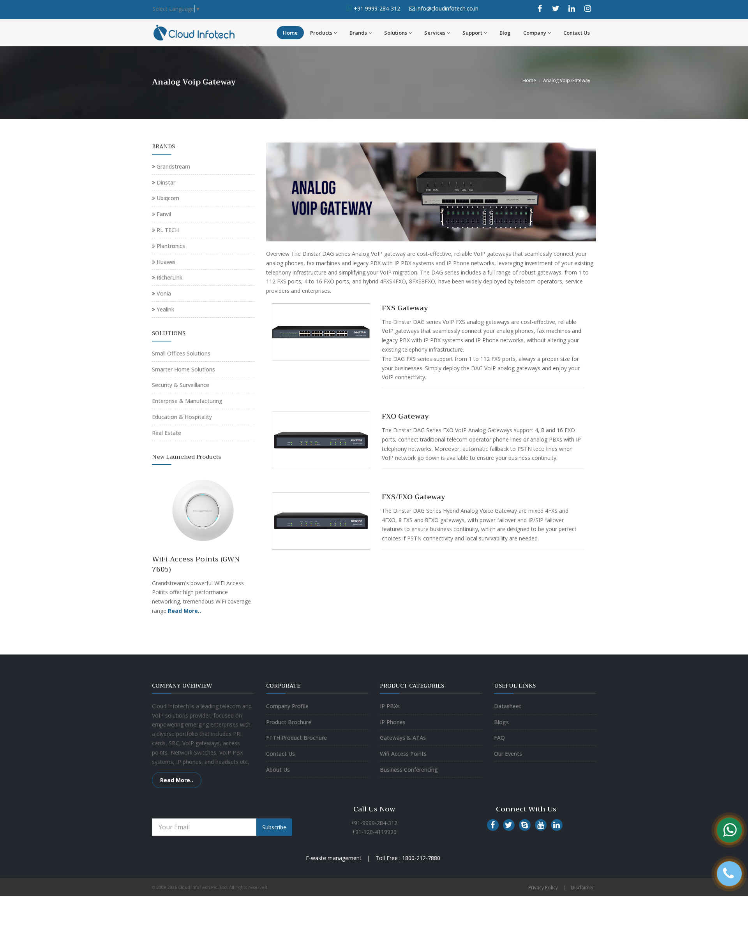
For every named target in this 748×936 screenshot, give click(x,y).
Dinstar (166, 182)
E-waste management (334, 858)
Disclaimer (582, 887)
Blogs (501, 722)
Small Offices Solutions (181, 353)
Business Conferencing (409, 769)
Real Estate (166, 432)
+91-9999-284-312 (374, 823)
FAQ (499, 737)
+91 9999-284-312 (376, 8)
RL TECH (168, 230)
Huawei (166, 262)
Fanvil (164, 214)
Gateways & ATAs (403, 737)
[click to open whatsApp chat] (349, 8)
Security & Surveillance (180, 385)
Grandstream (173, 166)
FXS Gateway (405, 308)
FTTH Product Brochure (296, 737)
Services (434, 32)
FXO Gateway (405, 416)
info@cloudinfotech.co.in (447, 8)
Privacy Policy (543, 887)
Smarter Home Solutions (183, 369)
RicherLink (169, 277)
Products (321, 32)
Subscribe (274, 827)
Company (534, 32)
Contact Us (576, 32)
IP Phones (393, 722)
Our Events (508, 753)
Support (472, 32)
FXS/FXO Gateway (413, 497)
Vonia (164, 293)
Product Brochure (288, 722)
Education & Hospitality (182, 416)
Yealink (165, 309)
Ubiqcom (168, 198)
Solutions (395, 32)
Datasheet (507, 706)
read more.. (220, 569)
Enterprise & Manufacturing (187, 401)
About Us (278, 769)
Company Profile (287, 706)
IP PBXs (390, 706)
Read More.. (176, 780)
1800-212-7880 (421, 858)
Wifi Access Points (403, 753)
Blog (505, 32)
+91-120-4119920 (374, 832)
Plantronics (171, 246)
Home (290, 32)
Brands (358, 32)
